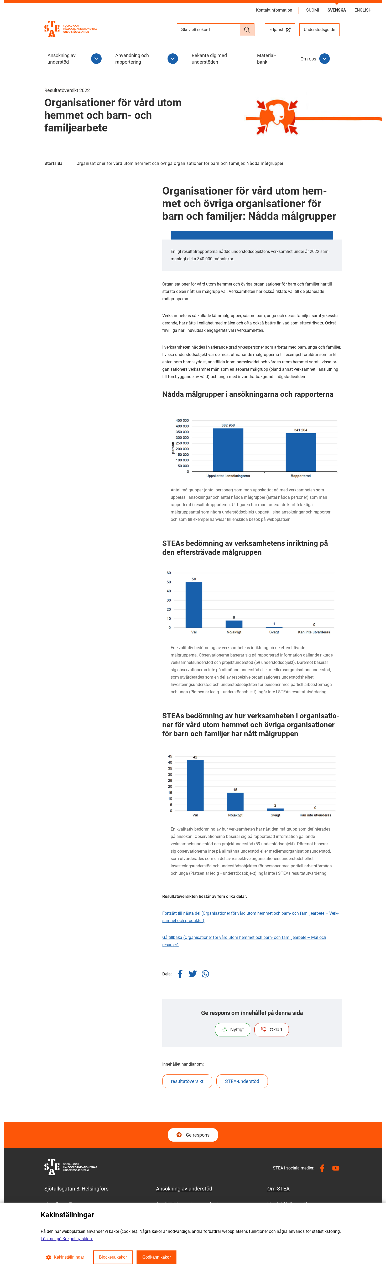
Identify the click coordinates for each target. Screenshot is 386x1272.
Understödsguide (319, 29)
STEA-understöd (242, 1081)
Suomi (312, 10)
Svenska (336, 10)
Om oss (308, 59)
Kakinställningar (69, 1257)
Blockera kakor (113, 1257)
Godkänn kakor (156, 1257)
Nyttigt (237, 1029)
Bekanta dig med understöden (209, 59)
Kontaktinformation (274, 10)
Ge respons (198, 1135)
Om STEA (278, 1188)
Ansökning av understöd (62, 59)
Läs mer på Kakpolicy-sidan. (67, 1238)
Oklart (276, 1029)
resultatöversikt (187, 1081)
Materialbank (266, 59)
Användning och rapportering (132, 59)
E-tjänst (282, 29)
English (363, 10)
